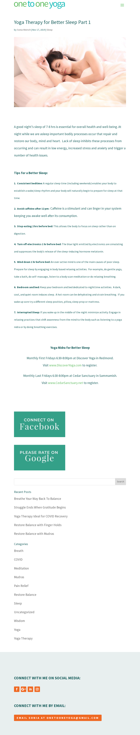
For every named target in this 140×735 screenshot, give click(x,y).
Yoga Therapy (23, 638)
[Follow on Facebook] (16, 689)
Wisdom (19, 621)
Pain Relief (21, 586)
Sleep (50, 29)
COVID (18, 559)
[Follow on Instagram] (37, 689)
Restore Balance (25, 595)
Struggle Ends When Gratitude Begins (40, 507)
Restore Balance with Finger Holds (37, 525)
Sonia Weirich (24, 29)
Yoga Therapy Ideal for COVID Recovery (41, 516)
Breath (18, 551)
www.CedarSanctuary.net (65, 383)
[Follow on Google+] (23, 689)
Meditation (21, 568)
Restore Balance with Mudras (34, 534)
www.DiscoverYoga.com (65, 365)
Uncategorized (24, 612)
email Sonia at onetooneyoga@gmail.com (58, 717)
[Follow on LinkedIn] (30, 689)
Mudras (19, 577)
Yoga (17, 630)
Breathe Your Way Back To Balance (37, 499)
